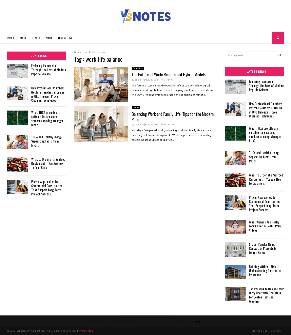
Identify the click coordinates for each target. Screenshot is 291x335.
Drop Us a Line (259, 331)
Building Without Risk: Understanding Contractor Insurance (265, 270)
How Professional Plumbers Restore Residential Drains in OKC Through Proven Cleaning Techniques (48, 94)
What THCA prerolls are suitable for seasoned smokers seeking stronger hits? (47, 118)
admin (138, 80)
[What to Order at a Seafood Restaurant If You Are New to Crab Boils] (17, 164)
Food (23, 38)
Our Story (276, 331)
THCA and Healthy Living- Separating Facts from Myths (46, 141)
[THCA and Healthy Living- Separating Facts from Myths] (17, 142)
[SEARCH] (280, 55)
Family (10, 38)
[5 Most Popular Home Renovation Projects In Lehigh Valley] (235, 249)
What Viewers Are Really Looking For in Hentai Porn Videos (265, 226)
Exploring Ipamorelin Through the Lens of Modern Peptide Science (48, 69)
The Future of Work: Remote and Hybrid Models (169, 74)
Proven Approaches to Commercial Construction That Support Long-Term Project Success (46, 187)
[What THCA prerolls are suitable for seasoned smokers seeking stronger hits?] (17, 118)
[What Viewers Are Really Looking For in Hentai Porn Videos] (235, 227)
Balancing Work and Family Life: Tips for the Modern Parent (173, 117)
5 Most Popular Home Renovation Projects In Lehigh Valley (262, 248)
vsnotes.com (87, 331)
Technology (65, 38)
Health (36, 38)
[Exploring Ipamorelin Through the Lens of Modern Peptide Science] (17, 71)
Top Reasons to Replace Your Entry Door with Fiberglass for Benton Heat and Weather (266, 295)
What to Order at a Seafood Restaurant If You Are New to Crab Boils (48, 163)
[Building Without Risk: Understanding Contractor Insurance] (235, 272)
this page (195, 321)
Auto (49, 38)
